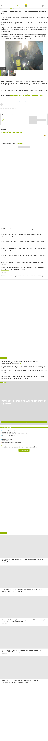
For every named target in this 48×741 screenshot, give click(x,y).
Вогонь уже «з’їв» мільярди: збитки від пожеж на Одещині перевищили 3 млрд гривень (23, 256)
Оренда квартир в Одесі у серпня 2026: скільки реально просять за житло (24, 371)
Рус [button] (44, 5)
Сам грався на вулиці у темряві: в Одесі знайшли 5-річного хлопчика (22, 262)
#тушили (20, 101)
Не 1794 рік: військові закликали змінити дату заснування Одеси (20, 229)
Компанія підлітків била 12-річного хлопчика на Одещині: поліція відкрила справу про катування (21, 235)
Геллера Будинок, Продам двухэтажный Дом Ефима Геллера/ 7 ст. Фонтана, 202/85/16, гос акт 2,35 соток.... (21, 651)
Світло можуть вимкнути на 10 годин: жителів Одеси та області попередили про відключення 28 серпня (22, 377)
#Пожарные (2, 101)
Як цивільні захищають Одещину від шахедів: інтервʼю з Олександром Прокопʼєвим (20, 362)
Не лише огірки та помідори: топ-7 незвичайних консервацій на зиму (22, 276)
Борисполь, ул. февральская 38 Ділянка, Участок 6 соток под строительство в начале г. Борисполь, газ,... (20, 681)
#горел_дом (25, 101)
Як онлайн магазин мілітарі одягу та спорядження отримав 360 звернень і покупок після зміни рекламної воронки (23, 268)
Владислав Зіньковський (7, 103)
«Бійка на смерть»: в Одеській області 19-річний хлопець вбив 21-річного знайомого (23, 242)
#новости (30, 101)
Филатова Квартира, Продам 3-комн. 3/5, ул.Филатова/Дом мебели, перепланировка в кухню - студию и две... (22, 590)
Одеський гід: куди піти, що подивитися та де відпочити (23, 402)
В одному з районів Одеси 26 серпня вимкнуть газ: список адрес (23, 367)
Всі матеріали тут (24, 422)
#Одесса (7, 101)
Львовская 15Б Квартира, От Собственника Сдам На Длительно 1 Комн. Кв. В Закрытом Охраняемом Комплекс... (23, 560)
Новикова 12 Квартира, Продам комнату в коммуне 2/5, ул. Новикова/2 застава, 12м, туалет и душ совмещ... (23, 620)
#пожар (11, 101)
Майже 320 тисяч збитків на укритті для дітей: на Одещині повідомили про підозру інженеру (23, 249)
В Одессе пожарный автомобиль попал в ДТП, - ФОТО (26, 95)
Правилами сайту (20, 143)
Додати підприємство (24, 450)
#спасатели (15, 101)
